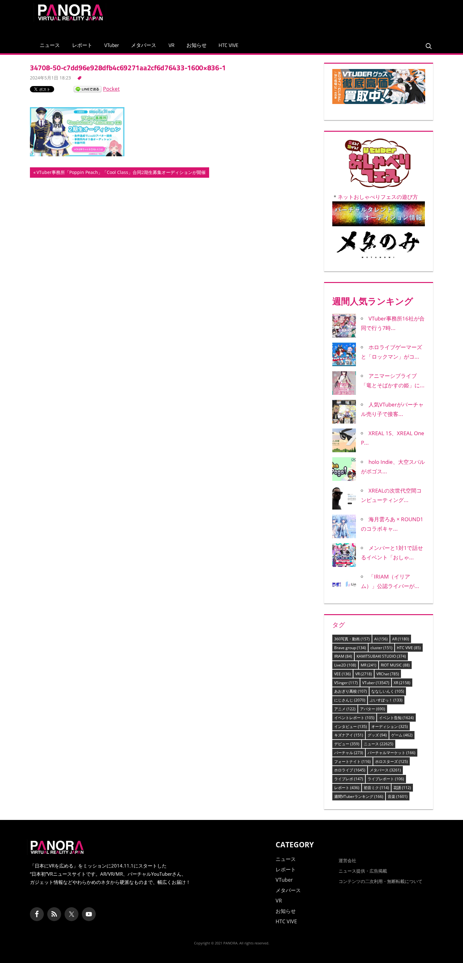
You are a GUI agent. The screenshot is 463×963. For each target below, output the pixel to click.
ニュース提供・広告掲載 (363, 871)
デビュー (346, 744)
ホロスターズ (391, 761)
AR (400, 639)
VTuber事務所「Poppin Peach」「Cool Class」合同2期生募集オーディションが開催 (121, 173)
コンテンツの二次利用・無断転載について (380, 881)
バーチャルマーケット (391, 752)
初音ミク (376, 787)
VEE (342, 674)
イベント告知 (396, 717)
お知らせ (196, 45)
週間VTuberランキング (358, 796)
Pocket (111, 88)
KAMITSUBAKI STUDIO (381, 656)
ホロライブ (349, 770)
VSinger (346, 682)
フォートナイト (352, 761)
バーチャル (348, 752)
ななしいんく (387, 691)
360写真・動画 (352, 639)
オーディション (389, 726)
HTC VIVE (228, 45)
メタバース (143, 45)
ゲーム (402, 735)
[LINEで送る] (87, 88)
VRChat (387, 674)
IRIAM (343, 656)
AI (381, 639)
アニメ (345, 709)
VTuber (111, 45)
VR (171, 45)
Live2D (345, 665)
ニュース (50, 45)
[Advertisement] (314, 17)
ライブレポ (348, 778)
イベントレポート (354, 717)
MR (368, 665)
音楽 (398, 796)
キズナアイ (348, 735)
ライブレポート (386, 778)
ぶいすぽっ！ (386, 700)
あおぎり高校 (350, 691)
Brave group (350, 647)
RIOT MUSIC (395, 665)
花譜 (402, 787)
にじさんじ (349, 700)
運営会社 (347, 860)
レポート (82, 45)
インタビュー (350, 726)
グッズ (377, 735)
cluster (381, 647)
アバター (372, 709)
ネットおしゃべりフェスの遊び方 (378, 196)
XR (402, 682)
